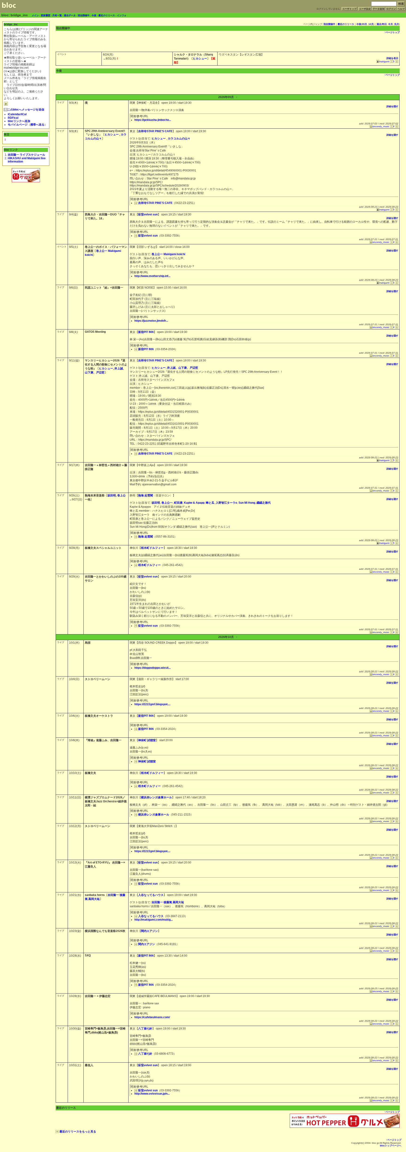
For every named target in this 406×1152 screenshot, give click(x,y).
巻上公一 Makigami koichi (168, 254)
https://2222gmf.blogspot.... (152, 704)
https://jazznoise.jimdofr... (151, 320)
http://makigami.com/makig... (153, 919)
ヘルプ (401, 9)
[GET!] (396, 61)
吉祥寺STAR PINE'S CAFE (155, 131)
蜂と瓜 (210, 502)
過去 (379, 24)
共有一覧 (57, 15)
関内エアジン (149, 931)
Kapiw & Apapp (194, 502)
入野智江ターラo (226, 502)
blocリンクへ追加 (19, 121)
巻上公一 (167, 502)
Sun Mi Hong (246, 502)
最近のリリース (106, 15)
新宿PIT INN (146, 332)
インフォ (121, 15)
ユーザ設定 (365, 9)
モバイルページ (17, 124)
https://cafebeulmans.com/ (152, 1017)
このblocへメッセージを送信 (26, 109)
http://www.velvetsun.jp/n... (152, 1093)
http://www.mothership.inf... (152, 276)
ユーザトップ (349, 9)
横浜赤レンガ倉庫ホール (156, 797)
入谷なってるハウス (151, 895)
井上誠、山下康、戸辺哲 (182, 367)
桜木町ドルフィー (152, 548)
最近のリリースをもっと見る (77, 1131)
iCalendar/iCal (17, 114)
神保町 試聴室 (147, 740)
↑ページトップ (392, 32)
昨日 (384, 24)
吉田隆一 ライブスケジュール (26, 154)
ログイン (391, 9)
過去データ (70, 15)
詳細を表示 (392, 58)
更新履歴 (45, 15)
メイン (35, 15)
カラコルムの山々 (179, 138)
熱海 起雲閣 (145, 495)
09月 (364, 24)
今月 (390, 24)
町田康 (178, 502)
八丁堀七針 (145, 1028)
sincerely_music (380, 126)
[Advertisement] (26, 193)
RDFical (13, 117)
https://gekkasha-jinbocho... (152, 120)
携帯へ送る (37, 124)
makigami (384, 61)
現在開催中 (84, 15)
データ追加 (378, 9)
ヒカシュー (200, 58)
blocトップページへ (390, 1145)
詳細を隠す (392, 106)
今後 (94, 15)
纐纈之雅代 (264, 502)
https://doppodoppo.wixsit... (152, 667)
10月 (371, 24)
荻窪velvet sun (148, 214)
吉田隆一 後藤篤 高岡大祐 (168, 902)
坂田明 (111, 495)
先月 (396, 24)
